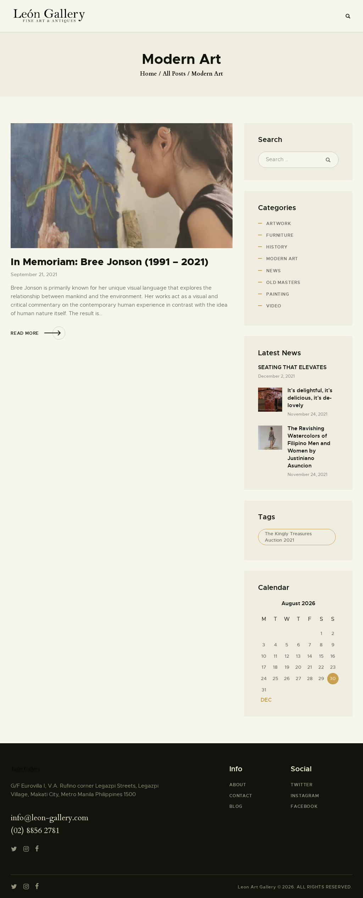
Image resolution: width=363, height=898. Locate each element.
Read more (25, 333)
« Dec (264, 699)
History (276, 247)
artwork (278, 223)
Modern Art (282, 259)
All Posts (174, 74)
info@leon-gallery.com (49, 817)
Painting (277, 294)
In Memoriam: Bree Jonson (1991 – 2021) (109, 262)
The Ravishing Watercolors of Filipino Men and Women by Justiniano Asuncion (308, 447)
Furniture (280, 235)
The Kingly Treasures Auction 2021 (288, 537)
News (273, 271)
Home (148, 74)
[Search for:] (298, 159)
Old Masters (283, 282)
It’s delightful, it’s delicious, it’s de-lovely (310, 398)
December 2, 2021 (276, 376)
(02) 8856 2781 (35, 830)
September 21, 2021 (34, 274)
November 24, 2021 (307, 414)
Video (273, 306)
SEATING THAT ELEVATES (292, 367)
